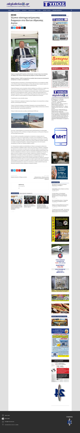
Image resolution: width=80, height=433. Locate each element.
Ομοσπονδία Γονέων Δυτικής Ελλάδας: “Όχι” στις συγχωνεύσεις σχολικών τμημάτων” (29, 205)
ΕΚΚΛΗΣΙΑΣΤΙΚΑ (32, 10)
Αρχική (12, 13)
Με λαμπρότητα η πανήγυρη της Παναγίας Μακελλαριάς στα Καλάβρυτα (59, 185)
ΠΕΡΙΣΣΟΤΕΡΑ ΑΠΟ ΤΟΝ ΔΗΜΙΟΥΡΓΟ (26, 193)
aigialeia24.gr (14, 25)
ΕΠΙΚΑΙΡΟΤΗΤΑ (17, 10)
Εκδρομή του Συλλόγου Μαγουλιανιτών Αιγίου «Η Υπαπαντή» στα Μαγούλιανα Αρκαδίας (60, 205)
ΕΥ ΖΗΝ (38, 10)
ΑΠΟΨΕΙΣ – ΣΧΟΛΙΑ (46, 10)
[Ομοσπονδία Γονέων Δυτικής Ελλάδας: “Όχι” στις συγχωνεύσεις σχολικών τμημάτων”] (30, 200)
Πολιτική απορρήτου (57, 10)
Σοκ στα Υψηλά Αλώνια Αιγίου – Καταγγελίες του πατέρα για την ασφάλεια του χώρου (60, 201)
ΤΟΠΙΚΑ (9, 10)
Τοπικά (19, 13)
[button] (71, 10)
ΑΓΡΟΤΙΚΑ (24, 10)
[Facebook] (19, 188)
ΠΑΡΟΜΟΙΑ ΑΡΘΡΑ (15, 193)
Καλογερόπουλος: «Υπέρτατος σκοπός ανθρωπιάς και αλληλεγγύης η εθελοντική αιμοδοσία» (41, 178)
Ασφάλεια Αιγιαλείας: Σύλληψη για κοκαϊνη (19, 177)
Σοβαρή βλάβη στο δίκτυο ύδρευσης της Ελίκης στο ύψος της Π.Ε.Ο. (60, 189)
